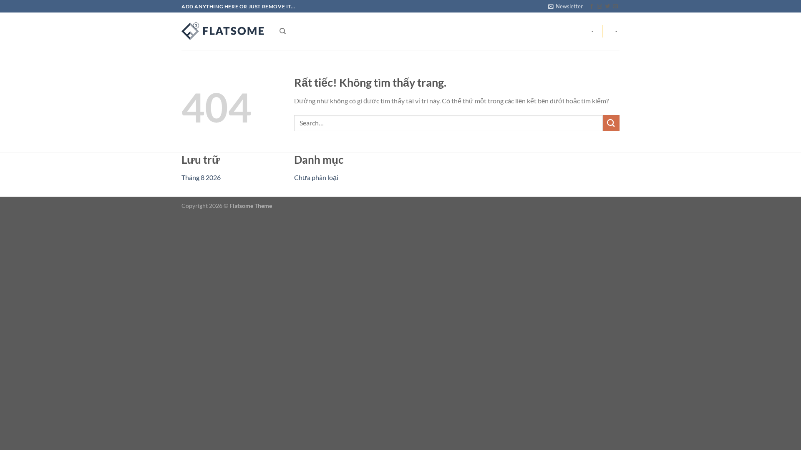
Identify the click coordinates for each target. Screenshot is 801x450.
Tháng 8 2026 (201, 177)
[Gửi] (611, 123)
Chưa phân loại (316, 177)
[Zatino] (223, 31)
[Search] (283, 31)
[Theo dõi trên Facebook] (591, 7)
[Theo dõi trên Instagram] (599, 7)
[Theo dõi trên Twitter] (607, 7)
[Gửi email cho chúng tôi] (615, 7)
